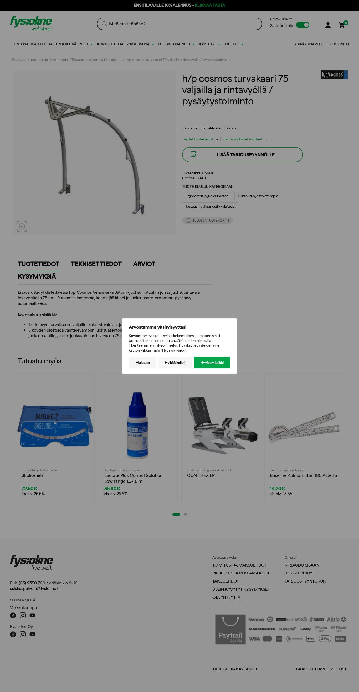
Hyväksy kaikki (212, 362)
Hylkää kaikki (175, 362)
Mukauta (142, 362)
